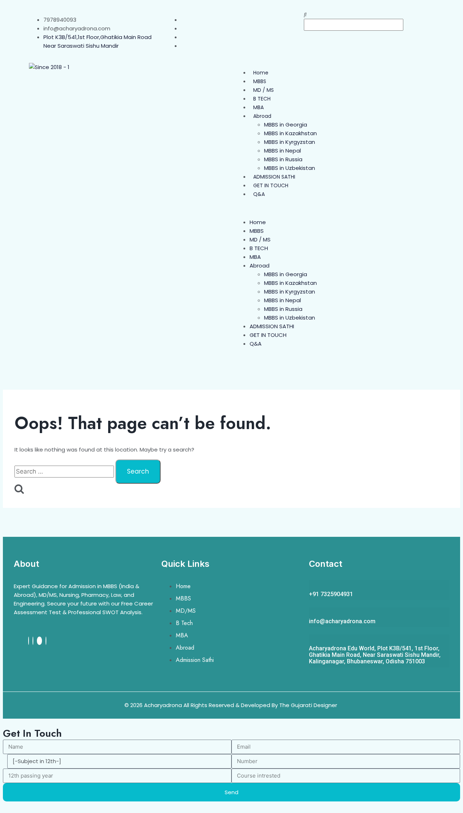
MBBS (259, 81)
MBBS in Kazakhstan (290, 133)
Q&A (259, 194)
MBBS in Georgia (285, 124)
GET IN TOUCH (270, 185)
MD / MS (263, 90)
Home (260, 72)
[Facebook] (28, 641)
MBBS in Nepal (282, 150)
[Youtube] (39, 641)
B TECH (262, 98)
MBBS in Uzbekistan (289, 168)
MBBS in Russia (283, 159)
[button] (369, 14)
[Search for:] (64, 471)
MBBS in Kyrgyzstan (289, 142)
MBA (258, 107)
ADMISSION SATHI (274, 176)
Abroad (262, 116)
